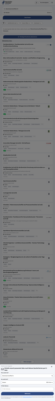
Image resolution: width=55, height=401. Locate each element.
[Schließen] (52, 366)
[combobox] (27, 376)
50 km (49, 382)
